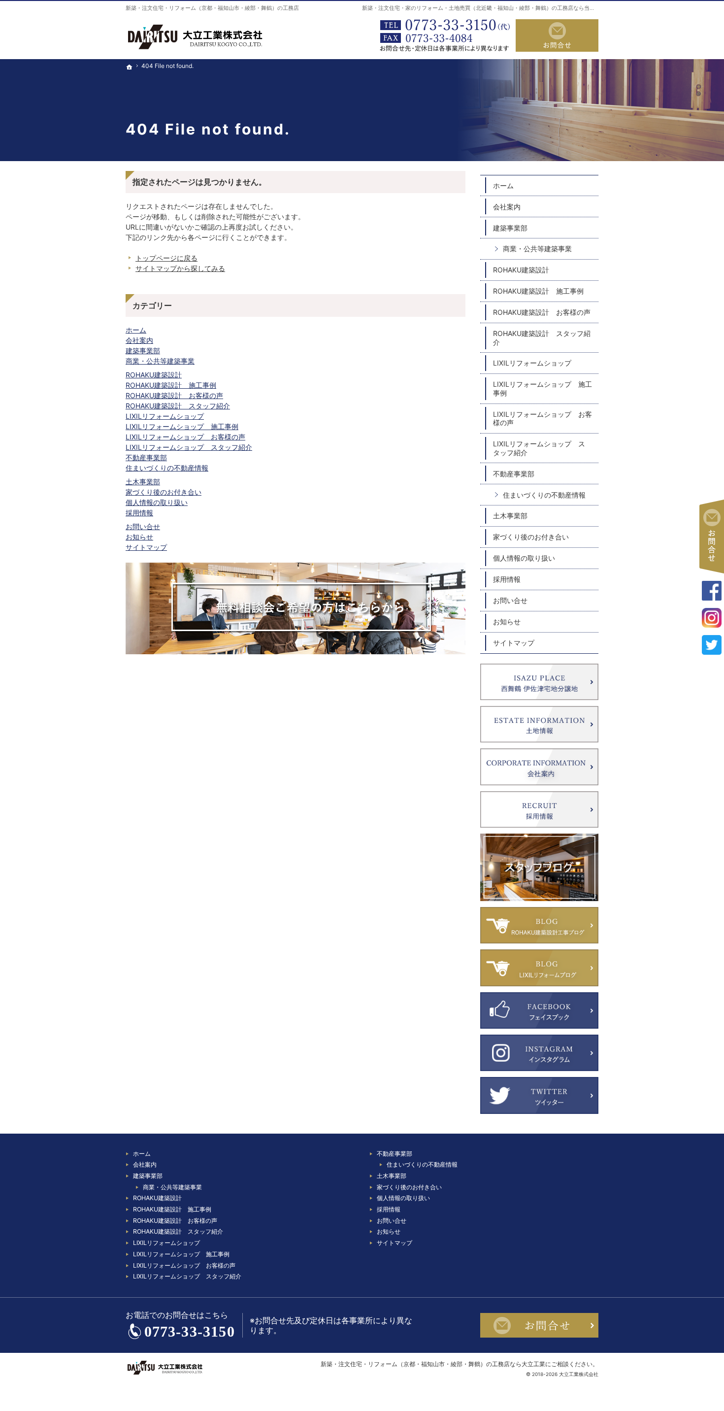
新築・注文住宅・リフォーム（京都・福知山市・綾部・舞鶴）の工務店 (212, 7)
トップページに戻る (166, 258)
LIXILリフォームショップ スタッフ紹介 (189, 447)
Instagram (711, 618)
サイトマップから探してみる (180, 268)
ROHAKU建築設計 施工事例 (171, 385)
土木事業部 (143, 481)
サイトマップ (146, 547)
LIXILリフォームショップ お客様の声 (185, 437)
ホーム (136, 330)
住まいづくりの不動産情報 (167, 468)
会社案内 (139, 340)
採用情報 (139, 512)
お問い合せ (143, 526)
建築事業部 (143, 350)
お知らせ (139, 537)
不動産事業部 (146, 457)
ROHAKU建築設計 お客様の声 (174, 395)
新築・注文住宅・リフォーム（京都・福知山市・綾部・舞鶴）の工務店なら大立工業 (433, 1364)
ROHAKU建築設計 (154, 374)
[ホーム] (129, 99)
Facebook (711, 591)
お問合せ (557, 35)
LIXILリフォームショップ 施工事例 (182, 426)
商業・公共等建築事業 (160, 361)
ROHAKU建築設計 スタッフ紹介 (178, 406)
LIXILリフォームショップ (165, 416)
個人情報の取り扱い (157, 502)
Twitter (711, 645)
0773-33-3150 (443, 35)
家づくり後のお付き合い (163, 492)
